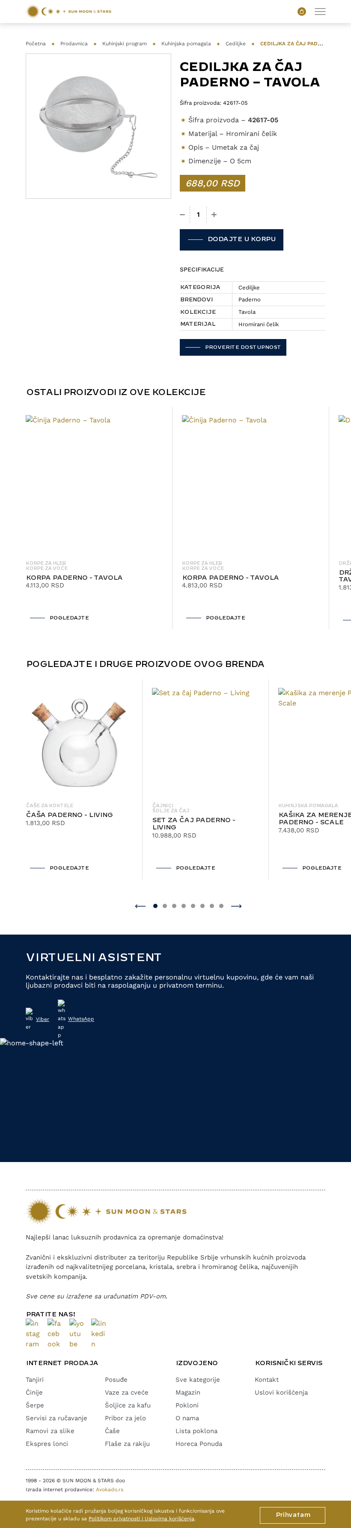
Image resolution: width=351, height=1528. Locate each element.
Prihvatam (292, 1515)
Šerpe (35, 1405)
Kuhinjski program (124, 44)
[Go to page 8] (221, 906)
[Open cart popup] (301, 11)
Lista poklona (196, 1431)
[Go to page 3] (174, 906)
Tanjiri (35, 1379)
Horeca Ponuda (199, 1444)
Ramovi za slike (50, 1431)
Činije (34, 1392)
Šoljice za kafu (128, 1405)
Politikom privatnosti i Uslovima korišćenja (141, 1519)
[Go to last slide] (140, 906)
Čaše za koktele (49, 806)
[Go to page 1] (155, 906)
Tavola (247, 312)
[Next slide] (236, 906)
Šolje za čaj (170, 811)
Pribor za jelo (125, 1418)
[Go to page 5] (193, 906)
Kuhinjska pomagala (186, 44)
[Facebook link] (55, 1334)
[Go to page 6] (202, 906)
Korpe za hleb (45, 563)
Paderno (249, 299)
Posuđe (116, 1379)
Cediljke (236, 44)
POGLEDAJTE (69, 618)
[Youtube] (76, 1334)
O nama (187, 1418)
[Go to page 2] (165, 906)
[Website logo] (68, 11)
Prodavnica (74, 44)
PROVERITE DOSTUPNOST (243, 347)
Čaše (112, 1431)
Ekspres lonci (47, 1444)
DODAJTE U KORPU (241, 239)
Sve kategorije (198, 1379)
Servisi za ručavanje (56, 1418)
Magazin (188, 1392)
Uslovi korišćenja (281, 1392)
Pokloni (187, 1405)
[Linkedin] (98, 1334)
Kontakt (267, 1379)
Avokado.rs (109, 1490)
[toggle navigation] (320, 11)
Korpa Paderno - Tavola (74, 578)
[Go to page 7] (212, 906)
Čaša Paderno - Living (69, 815)
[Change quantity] (182, 214)
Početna (36, 44)
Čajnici (162, 806)
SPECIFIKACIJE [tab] (202, 269)
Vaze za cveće (127, 1392)
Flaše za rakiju (127, 1444)
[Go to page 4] (183, 906)
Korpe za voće (46, 568)
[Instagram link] (33, 1334)
